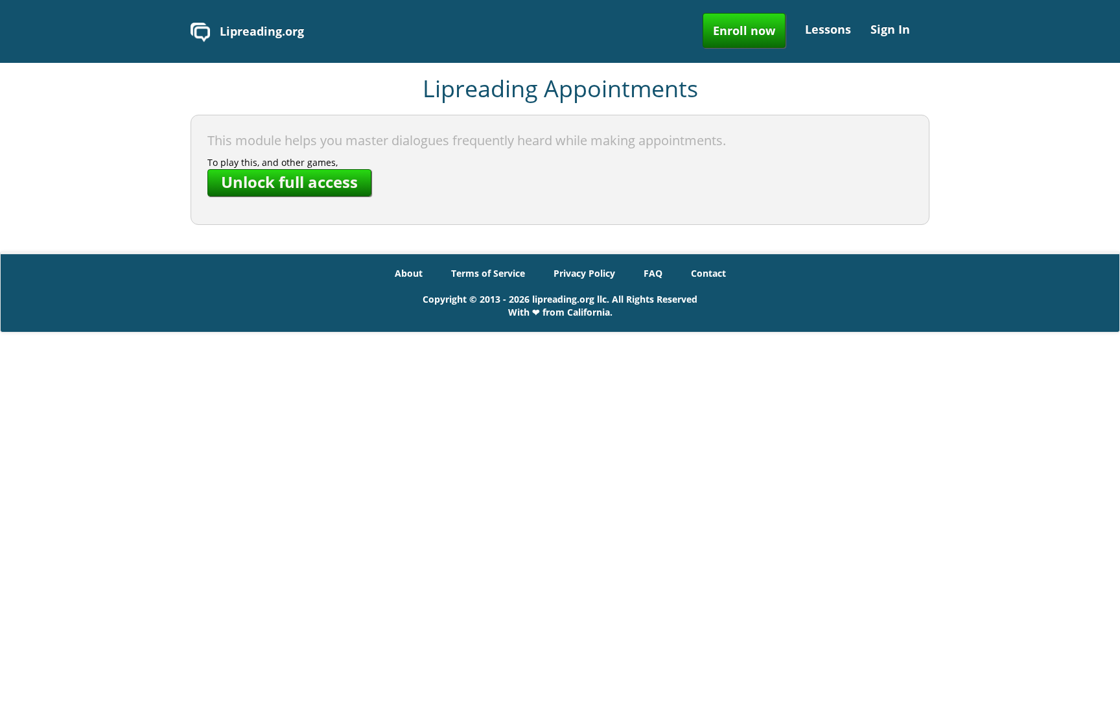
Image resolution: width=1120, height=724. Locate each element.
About (409, 273)
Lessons (828, 29)
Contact (708, 273)
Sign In (890, 29)
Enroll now (744, 30)
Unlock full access (289, 182)
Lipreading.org (260, 31)
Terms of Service (488, 273)
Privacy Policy (584, 273)
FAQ (653, 273)
